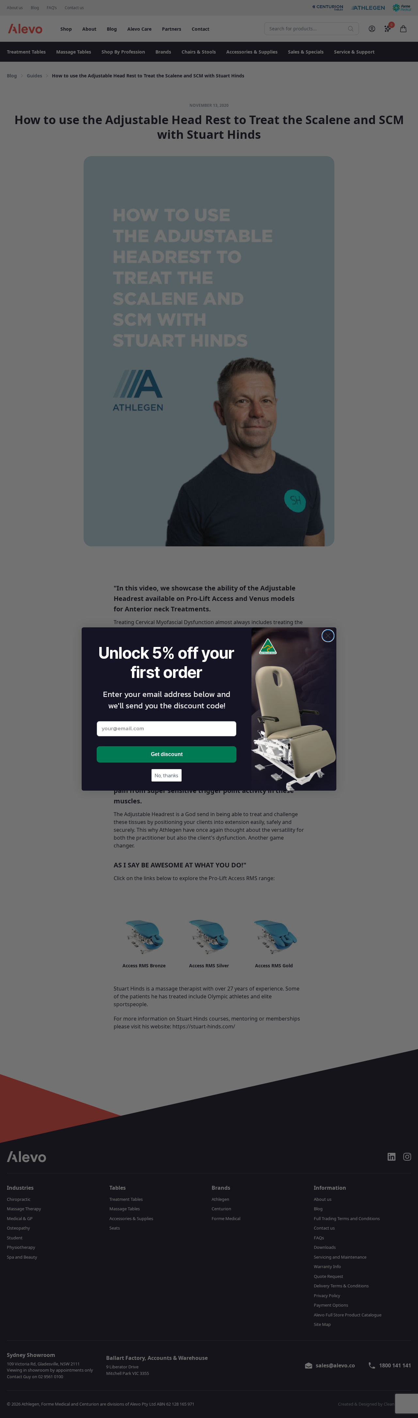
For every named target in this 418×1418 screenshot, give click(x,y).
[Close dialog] (328, 635)
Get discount (167, 754)
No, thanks (166, 775)
